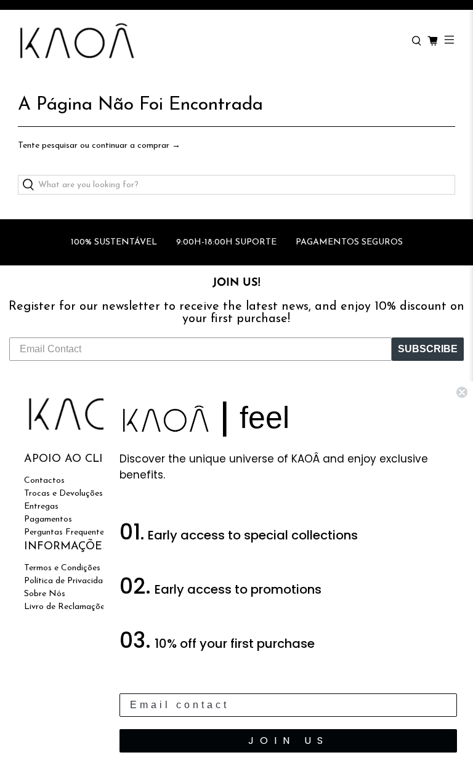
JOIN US (288, 740)
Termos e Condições (62, 568)
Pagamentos (48, 519)
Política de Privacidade (68, 581)
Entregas (41, 506)
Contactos (44, 480)
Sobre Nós (44, 594)
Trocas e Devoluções (63, 493)
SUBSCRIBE (428, 349)
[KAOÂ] (208, 41)
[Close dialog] (462, 392)
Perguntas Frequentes (66, 532)
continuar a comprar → (136, 145)
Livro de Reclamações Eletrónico (87, 607)
